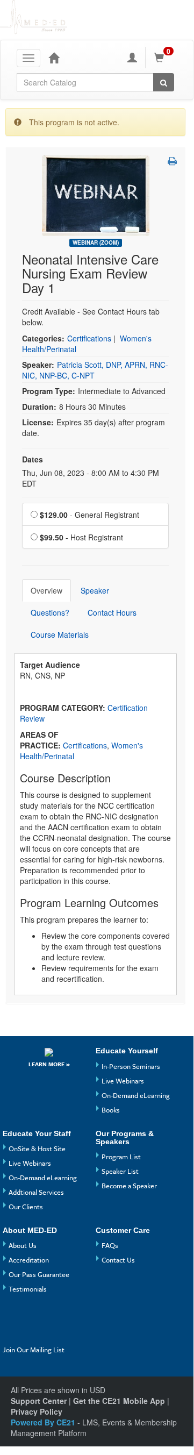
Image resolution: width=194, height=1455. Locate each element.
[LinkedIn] (32, 1334)
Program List (121, 1156)
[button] (172, 161)
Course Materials (60, 634)
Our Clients (26, 1206)
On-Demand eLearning (136, 1095)
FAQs (110, 1245)
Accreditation (29, 1259)
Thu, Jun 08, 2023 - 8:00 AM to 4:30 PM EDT (90, 478)
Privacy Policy (36, 1411)
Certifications (89, 338)
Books (111, 1109)
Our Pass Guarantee (39, 1274)
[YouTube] (32, 1316)
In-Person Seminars (131, 1066)
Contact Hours (112, 612)
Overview (46, 590)
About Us (23, 1245)
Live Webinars (123, 1080)
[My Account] (132, 57)
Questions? (50, 612)
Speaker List (120, 1171)
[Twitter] (13, 1334)
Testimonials (28, 1288)
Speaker (95, 590)
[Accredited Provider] (49, 1051)
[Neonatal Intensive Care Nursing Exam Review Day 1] (95, 194)
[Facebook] (13, 1316)
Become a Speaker (129, 1185)
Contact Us (118, 1259)
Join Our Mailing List (33, 1349)
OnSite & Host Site (37, 1148)
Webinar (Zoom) (96, 242)
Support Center (39, 1400)
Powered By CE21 (44, 1422)
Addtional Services (36, 1192)
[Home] (53, 57)
